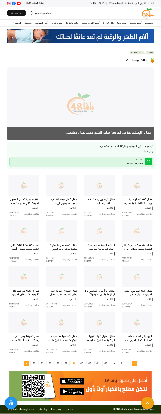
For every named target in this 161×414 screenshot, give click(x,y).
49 (58, 363)
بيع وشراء (57, 23)
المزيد (17, 23)
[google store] (72, 391)
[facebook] (14, 3)
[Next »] (26, 363)
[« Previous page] (134, 363)
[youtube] (19, 3)
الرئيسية (149, 23)
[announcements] (80, 36)
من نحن (69, 409)
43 (105, 363)
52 (34, 363)
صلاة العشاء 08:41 (34, 3)
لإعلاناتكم (42, 409)
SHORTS (108, 23)
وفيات (28, 23)
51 (42, 363)
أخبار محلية (136, 23)
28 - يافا (97, 3)
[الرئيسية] (148, 13)
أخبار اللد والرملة (91, 23)
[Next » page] (26, 363)
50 (50, 363)
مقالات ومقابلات (136, 52)
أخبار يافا (121, 23)
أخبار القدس (41, 23)
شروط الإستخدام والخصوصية (20, 409)
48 (66, 363)
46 (81, 363)
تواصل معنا (56, 409)
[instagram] (9, 3)
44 (97, 363)
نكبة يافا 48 (71, 23)
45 (89, 363)
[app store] (72, 381)
